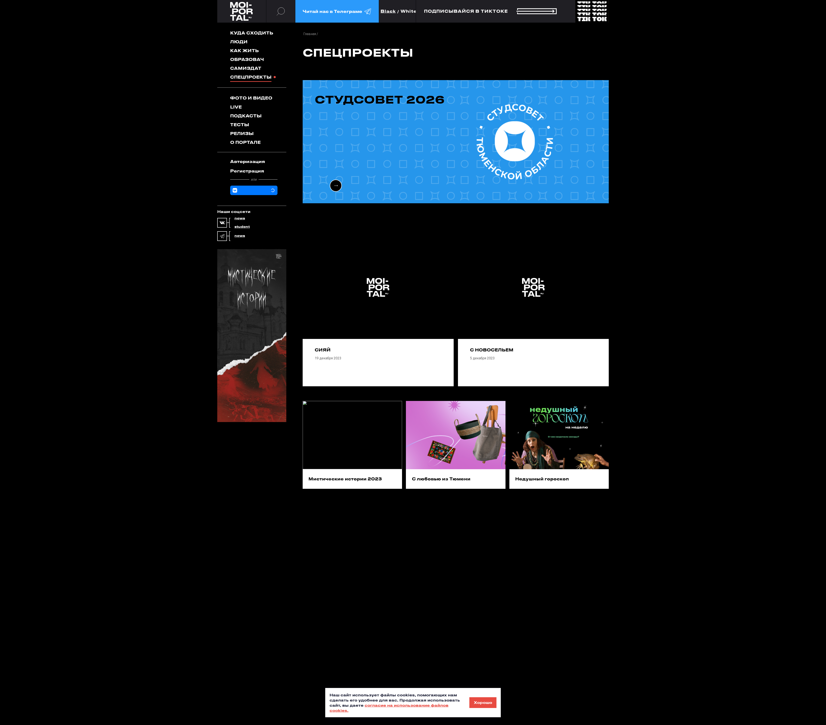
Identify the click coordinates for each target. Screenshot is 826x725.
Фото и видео (251, 97)
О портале (245, 142)
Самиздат (245, 68)
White (409, 11)
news (239, 218)
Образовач (247, 59)
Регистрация (247, 170)
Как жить (244, 50)
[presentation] (336, 186)
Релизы (242, 133)
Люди (239, 41)
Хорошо (483, 702)
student (242, 226)
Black (388, 11)
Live (236, 106)
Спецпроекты (250, 77)
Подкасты (246, 115)
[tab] (253, 161)
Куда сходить (251, 32)
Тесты (239, 124)
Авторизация (247, 161)
